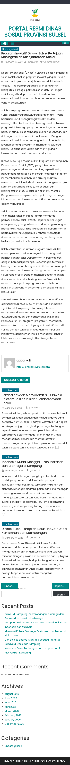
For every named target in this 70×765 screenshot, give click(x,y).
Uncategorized (10, 49)
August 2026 (12, 694)
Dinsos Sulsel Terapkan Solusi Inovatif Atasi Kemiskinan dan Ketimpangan (34, 531)
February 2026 (13, 715)
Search (22, 588)
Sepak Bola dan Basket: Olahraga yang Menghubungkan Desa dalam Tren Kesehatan (62, 586)
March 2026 (12, 711)
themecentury (57, 760)
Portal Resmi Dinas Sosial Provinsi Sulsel (35, 31)
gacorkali (33, 61)
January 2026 (13, 719)
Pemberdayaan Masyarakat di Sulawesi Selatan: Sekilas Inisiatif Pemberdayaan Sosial (32, 399)
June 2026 (11, 698)
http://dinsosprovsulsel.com (33, 367)
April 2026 (10, 707)
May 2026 (10, 702)
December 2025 (14, 724)
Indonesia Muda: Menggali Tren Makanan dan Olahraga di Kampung (33, 464)
